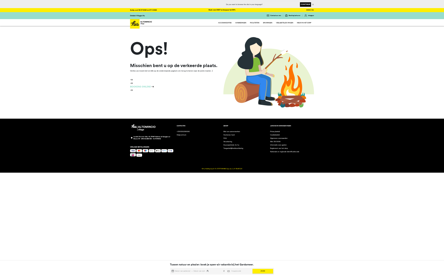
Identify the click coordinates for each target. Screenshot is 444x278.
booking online (140, 86)
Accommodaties (225, 23)
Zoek (263, 271)
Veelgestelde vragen (284, 23)
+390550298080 (183, 132)
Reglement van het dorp (279, 148)
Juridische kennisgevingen (280, 126)
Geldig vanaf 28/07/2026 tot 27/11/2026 (143, 10)
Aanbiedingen (240, 23)
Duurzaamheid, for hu (231, 145)
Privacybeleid (275, 132)
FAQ (225, 138)
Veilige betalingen (139, 147)
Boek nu (310, 10)
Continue (305, 4)
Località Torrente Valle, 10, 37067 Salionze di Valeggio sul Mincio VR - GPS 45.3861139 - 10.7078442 (151, 138)
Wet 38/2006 (275, 142)
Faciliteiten (254, 23)
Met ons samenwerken (231, 132)
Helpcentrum (181, 135)
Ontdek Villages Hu (137, 16)
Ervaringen (267, 23)
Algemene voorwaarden (279, 138)
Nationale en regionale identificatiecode (284, 152)
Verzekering (227, 142)
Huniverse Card (229, 135)
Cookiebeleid (275, 135)
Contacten (181, 126)
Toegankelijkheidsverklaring (233, 148)
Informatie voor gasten (278, 145)
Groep (225, 126)
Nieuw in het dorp (304, 23)
